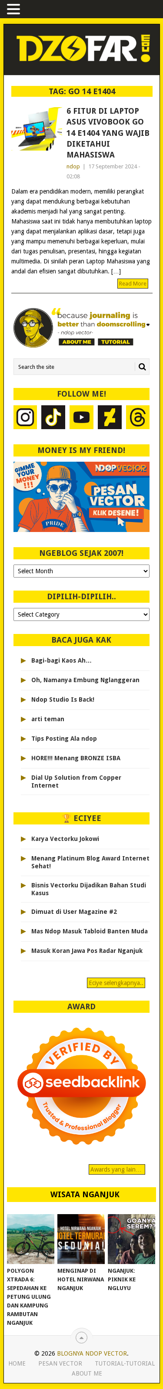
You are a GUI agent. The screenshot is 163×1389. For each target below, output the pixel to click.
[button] (15, 9)
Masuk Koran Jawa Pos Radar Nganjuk (87, 950)
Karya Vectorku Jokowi (65, 838)
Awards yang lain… (116, 1169)
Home (17, 1363)
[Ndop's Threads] (138, 418)
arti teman (47, 719)
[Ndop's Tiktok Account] (53, 418)
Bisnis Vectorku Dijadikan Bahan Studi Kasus (88, 889)
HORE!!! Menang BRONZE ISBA (75, 758)
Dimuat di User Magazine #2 (74, 911)
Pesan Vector (60, 1363)
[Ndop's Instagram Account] (25, 418)
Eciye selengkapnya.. (116, 982)
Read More (132, 283)
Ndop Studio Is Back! (62, 699)
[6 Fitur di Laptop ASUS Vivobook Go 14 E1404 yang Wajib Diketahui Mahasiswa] (36, 129)
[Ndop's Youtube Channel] (81, 418)
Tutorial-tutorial (125, 1363)
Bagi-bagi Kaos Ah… (61, 660)
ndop (73, 166)
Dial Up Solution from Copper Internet (76, 781)
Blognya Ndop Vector (92, 1353)
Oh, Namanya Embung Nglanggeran (85, 679)
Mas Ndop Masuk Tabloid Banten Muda (89, 931)
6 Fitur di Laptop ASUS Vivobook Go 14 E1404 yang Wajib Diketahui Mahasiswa (108, 132)
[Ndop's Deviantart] (110, 418)
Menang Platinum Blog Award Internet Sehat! (90, 862)
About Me (87, 1373)
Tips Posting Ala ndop (64, 738)
